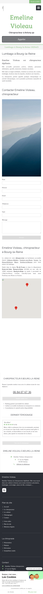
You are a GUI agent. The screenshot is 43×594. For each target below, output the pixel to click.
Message (4, 220)
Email (4, 195)
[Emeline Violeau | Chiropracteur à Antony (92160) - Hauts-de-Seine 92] (3, 8)
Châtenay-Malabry (12, 260)
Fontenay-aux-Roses (26, 260)
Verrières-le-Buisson (26, 262)
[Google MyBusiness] (4, 490)
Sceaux (36, 260)
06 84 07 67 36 (22, 392)
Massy (16, 262)
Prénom (4, 187)
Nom (3, 179)
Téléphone (5, 204)
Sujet (3, 212)
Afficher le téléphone (23, 464)
